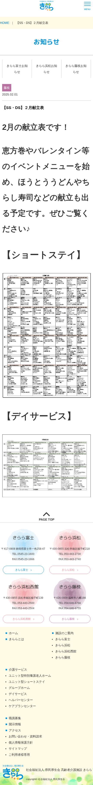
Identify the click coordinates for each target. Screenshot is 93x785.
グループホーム (19, 687)
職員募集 (15, 718)
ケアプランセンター (22, 706)
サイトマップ (18, 748)
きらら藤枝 (68, 618)
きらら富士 (21, 569)
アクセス (15, 730)
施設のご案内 (64, 633)
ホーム (13, 633)
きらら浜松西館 (22, 618)
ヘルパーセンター (21, 700)
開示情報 (15, 724)
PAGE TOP (46, 519)
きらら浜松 (68, 569)
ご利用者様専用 (19, 754)
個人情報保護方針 (21, 742)
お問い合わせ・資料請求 (25, 736)
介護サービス (18, 669)
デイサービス (18, 694)
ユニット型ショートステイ (27, 681)
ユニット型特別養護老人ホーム (30, 675)
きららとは (16, 639)
